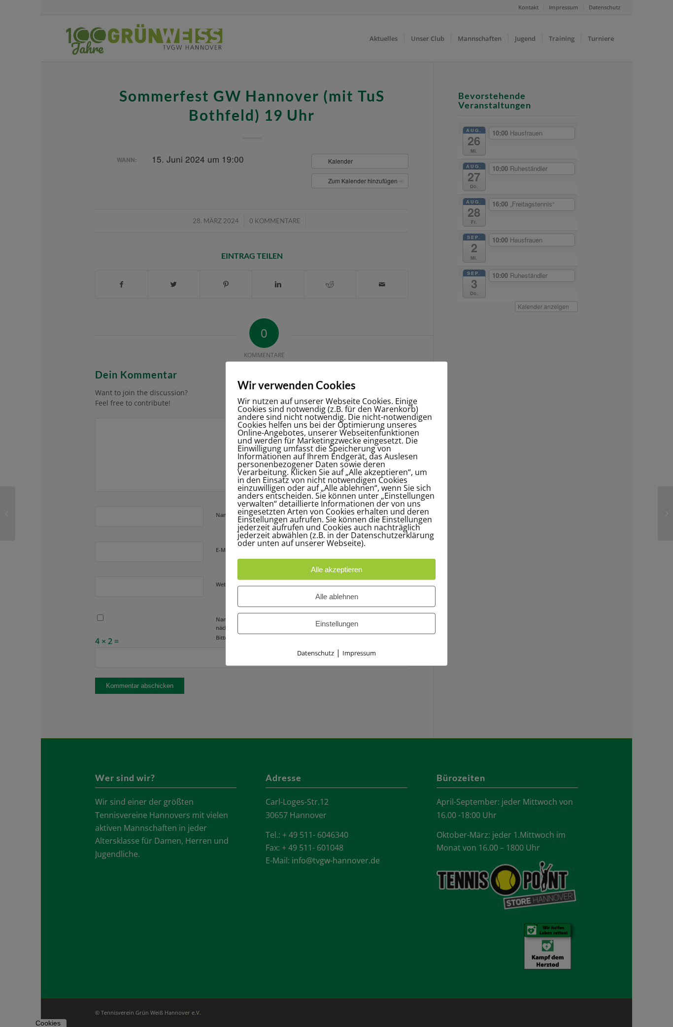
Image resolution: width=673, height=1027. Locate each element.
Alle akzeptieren (336, 569)
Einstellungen (336, 623)
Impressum (359, 653)
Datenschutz (315, 653)
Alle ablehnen (336, 596)
